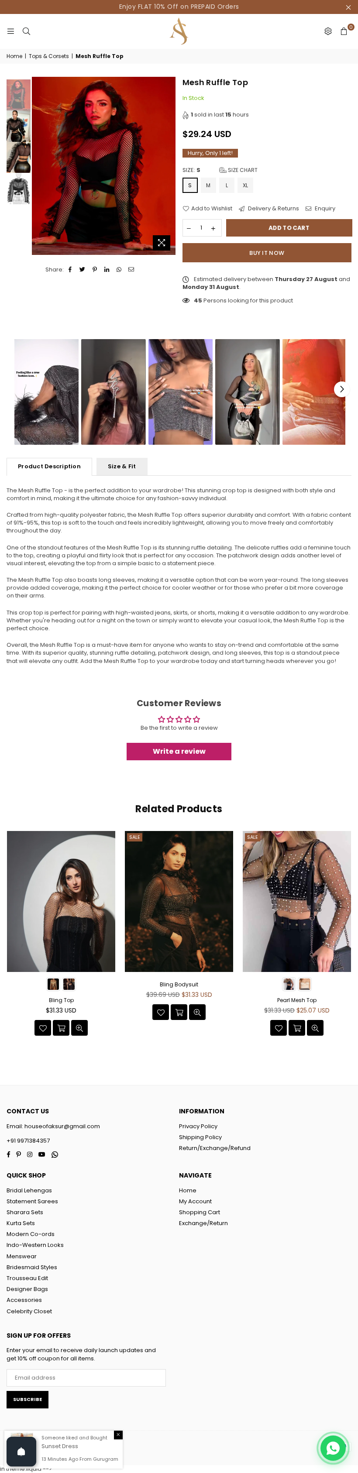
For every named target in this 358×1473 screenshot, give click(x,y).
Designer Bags (27, 1289)
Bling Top (61, 1000)
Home (14, 56)
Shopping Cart (199, 1212)
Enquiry (324, 209)
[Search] (26, 31)
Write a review (179, 751)
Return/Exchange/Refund (215, 1148)
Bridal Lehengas (29, 1190)
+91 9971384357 (28, 1141)
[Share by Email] (131, 270)
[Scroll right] (342, 389)
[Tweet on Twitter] (82, 270)
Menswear (22, 1256)
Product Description (49, 466)
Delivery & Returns (273, 209)
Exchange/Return (203, 1223)
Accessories (24, 1300)
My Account (195, 1201)
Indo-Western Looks (35, 1245)
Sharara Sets (25, 1212)
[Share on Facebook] (70, 270)
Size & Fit (122, 466)
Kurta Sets (21, 1223)
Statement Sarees (32, 1201)
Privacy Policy (198, 1126)
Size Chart (242, 170)
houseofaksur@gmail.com (61, 1126)
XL (245, 185)
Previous (39, 165)
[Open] (21, 1451)
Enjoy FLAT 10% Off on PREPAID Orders (179, 6)
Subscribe (27, 1399)
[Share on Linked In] (107, 270)
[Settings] (328, 31)
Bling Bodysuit (179, 984)
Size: (220, 170)
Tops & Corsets (49, 56)
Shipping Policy (200, 1137)
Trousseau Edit (27, 1278)
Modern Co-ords (31, 1234)
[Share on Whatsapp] (119, 270)
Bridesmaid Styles (32, 1267)
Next (168, 165)
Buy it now (266, 253)
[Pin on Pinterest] (95, 270)
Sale (134, 837)
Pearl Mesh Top (297, 1000)
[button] (46, 392)
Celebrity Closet (29, 1311)
